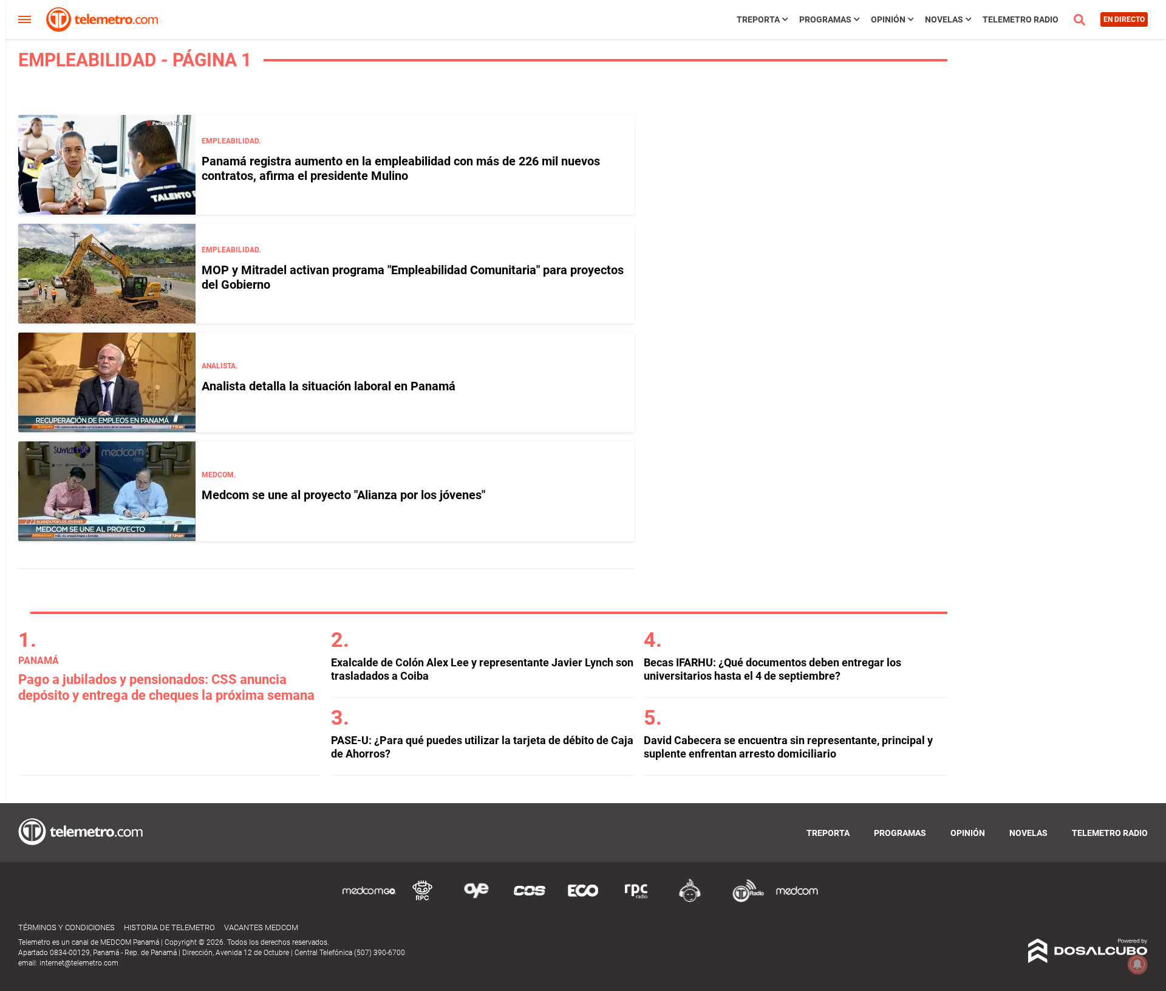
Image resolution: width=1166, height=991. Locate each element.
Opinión (888, 19)
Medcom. (219, 475)
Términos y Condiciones (66, 927)
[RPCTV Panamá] (422, 900)
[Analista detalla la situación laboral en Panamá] (107, 382)
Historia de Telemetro (169, 927)
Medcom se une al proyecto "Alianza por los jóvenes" (343, 495)
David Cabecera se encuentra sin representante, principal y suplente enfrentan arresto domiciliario (788, 747)
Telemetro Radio (1021, 19)
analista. (219, 366)
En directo (1124, 19)
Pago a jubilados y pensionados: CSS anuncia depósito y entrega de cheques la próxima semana (166, 687)
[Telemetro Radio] (743, 900)
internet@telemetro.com (78, 963)
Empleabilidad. (231, 141)
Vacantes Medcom (261, 927)
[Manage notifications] (1137, 964)
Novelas (944, 19)
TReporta (758, 19)
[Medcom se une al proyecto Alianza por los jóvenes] (107, 491)
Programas (825, 19)
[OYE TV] (476, 900)
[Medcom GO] (369, 900)
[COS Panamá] (529, 900)
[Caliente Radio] (690, 900)
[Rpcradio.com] (636, 900)
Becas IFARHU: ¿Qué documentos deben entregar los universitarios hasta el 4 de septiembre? (772, 669)
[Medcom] (796, 900)
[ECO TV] (583, 900)
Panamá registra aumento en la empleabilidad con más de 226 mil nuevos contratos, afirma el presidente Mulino (401, 168)
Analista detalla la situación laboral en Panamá (328, 386)
